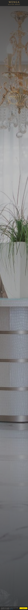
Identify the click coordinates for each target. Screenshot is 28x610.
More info (11, 608)
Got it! (23, 608)
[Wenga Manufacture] (14, 5)
